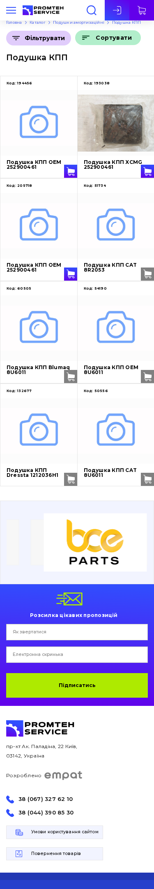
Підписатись (77, 685)
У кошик (70, 171)
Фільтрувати (45, 38)
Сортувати (114, 37)
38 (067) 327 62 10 (45, 799)
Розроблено (23, 775)
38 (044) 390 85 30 (46, 812)
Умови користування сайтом (65, 832)
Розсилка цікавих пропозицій (73, 615)
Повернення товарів (56, 853)
